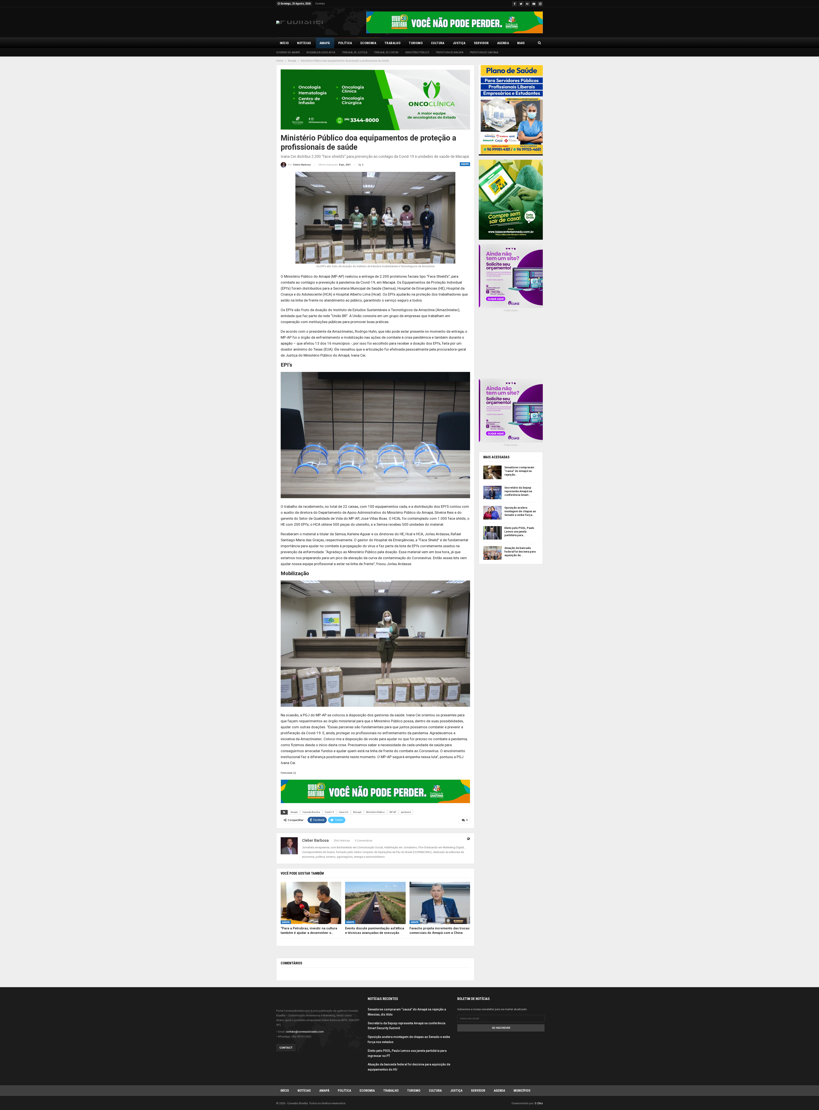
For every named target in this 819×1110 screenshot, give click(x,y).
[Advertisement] (511, 348)
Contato (320, 3)
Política (345, 43)
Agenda (503, 43)
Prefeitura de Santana (484, 52)
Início (284, 43)
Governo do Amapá (288, 52)
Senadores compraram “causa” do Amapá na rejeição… (519, 471)
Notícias (304, 43)
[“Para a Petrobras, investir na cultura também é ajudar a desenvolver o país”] (311, 903)
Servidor (481, 43)
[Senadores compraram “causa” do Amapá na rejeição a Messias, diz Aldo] (492, 472)
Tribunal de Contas (386, 52)
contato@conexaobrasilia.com (305, 1031)
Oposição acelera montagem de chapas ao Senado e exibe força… (520, 511)
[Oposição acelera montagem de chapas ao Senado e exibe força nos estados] (492, 512)
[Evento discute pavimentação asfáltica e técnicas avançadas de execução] (375, 903)
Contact (285, 1047)
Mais (521, 43)
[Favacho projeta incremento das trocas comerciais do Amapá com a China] (440, 903)
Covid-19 (329, 812)
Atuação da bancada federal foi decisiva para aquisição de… (520, 551)
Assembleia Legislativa (320, 52)
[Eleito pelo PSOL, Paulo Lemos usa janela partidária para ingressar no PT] (492, 533)
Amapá (324, 43)
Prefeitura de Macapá (449, 52)
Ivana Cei (343, 812)
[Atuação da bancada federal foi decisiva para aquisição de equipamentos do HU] (492, 553)
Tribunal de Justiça (354, 52)
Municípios (522, 1091)
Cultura (437, 43)
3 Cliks (539, 1103)
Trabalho (393, 43)
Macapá (357, 812)
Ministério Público (417, 52)
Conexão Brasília (311, 812)
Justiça (459, 43)
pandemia (406, 812)
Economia (368, 43)
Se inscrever (501, 1027)
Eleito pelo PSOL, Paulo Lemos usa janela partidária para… (519, 531)
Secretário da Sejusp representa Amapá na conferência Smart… (518, 491)
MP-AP (392, 812)
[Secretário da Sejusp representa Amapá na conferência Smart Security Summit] (492, 492)
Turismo (416, 43)
